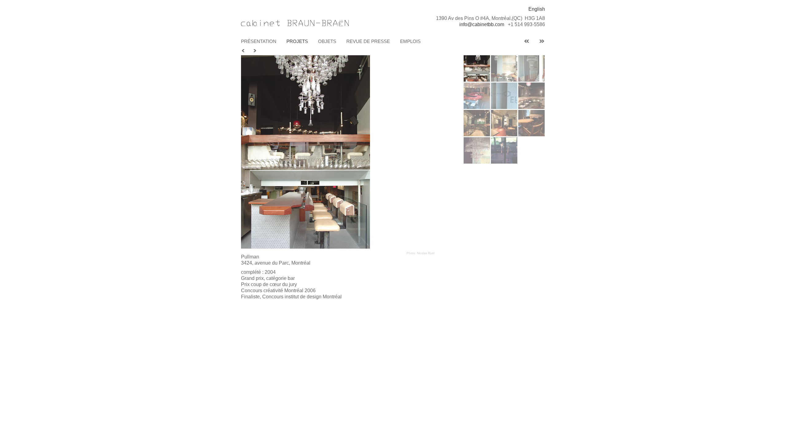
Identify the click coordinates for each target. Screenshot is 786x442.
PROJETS (297, 41)
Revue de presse (368, 41)
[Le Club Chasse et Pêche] (526, 41)
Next (254, 51)
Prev (243, 51)
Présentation (258, 41)
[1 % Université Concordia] (542, 41)
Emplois (410, 41)
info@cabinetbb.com (481, 24)
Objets (327, 41)
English (536, 9)
